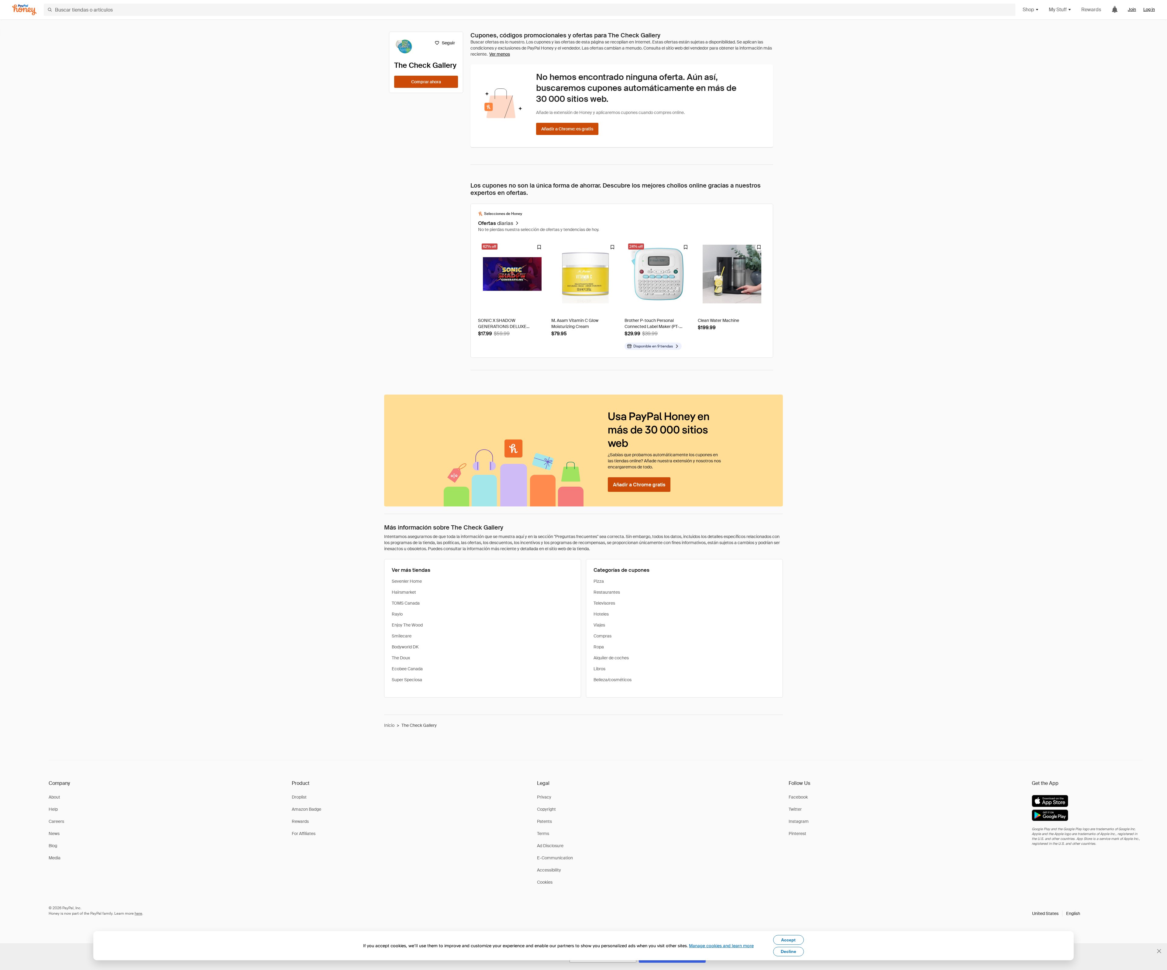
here (138, 913)
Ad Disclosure (550, 845)
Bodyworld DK (405, 647)
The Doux (401, 658)
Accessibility (549, 870)
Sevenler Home (407, 581)
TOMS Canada (406, 603)
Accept (788, 939)
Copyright (546, 809)
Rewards (1091, 9)
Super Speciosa (407, 679)
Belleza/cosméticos (613, 679)
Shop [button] (1028, 9)
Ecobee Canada (407, 668)
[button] (1056, 913)
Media (54, 858)
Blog (53, 845)
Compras (602, 636)
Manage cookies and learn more (721, 945)
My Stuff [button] (1058, 9)
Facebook (798, 797)
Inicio (389, 725)
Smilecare (401, 636)
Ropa (599, 647)
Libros (599, 668)
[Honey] (24, 10)
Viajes (599, 625)
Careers (56, 821)
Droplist (299, 797)
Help (53, 809)
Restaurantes (607, 592)
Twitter (795, 809)
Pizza (599, 581)
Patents (544, 821)
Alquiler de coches (611, 658)
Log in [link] (1149, 9)
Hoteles (601, 614)
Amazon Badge (306, 809)
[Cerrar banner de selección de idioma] (1159, 951)
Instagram (799, 821)
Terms (543, 833)
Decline (788, 951)
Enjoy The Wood (407, 625)
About (54, 797)
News (54, 833)
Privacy (544, 797)
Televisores (604, 603)
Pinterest (797, 833)
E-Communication (555, 858)
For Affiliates (303, 833)
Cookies (545, 882)
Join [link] (1132, 9)
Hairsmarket (404, 592)
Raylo (397, 614)
